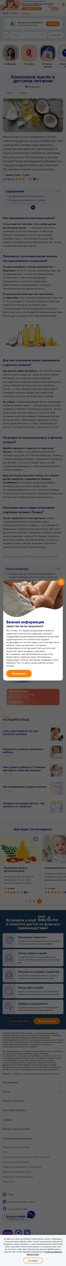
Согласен (33, 1260)
